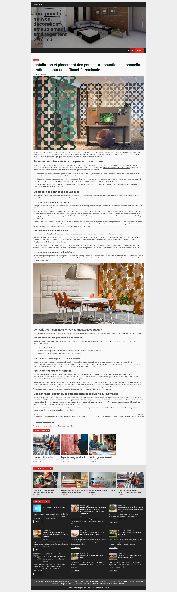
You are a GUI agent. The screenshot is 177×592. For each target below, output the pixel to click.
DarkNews (95, 588)
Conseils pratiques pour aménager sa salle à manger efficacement (74, 480)
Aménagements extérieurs (127, 530)
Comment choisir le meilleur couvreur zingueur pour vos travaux (46, 444)
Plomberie (38, 486)
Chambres (112, 581)
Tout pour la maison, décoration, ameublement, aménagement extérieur (50, 26)
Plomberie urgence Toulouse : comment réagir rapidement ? (46, 480)
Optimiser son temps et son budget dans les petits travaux (102, 444)
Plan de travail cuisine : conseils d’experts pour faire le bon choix (120, 416)
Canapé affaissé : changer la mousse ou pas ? (102, 480)
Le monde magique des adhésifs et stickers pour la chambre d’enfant (59, 416)
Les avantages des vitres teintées (54, 507)
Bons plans (47, 505)
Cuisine (131, 581)
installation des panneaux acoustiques (116, 167)
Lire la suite (37, 521)
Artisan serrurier (78, 581)
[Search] (128, 50)
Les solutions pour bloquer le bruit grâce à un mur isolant (74, 444)
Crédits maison (122, 581)
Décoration (84, 505)
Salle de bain (107, 584)
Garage (62, 584)
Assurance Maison (91, 581)
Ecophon (108, 389)
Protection (78, 584)
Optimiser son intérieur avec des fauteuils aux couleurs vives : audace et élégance (55, 534)
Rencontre (86, 584)
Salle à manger (97, 584)
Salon (115, 584)
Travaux (139, 50)
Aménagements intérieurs (70, 486)
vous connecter (47, 426)
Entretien (84, 530)
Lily (36, 74)
